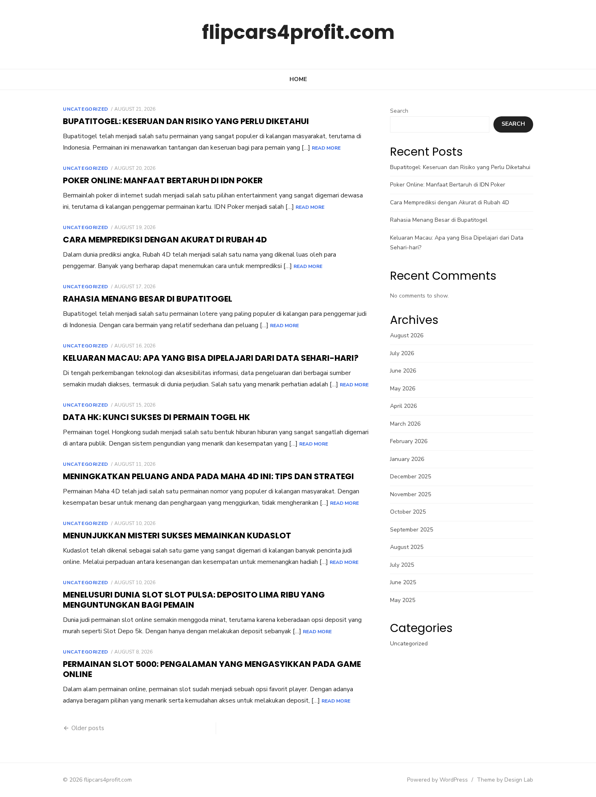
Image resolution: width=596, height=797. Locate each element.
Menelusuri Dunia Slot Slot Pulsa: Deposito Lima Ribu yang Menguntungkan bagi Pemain (194, 600)
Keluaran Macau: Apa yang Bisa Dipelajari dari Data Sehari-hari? (210, 358)
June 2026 (403, 371)
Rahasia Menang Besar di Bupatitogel (147, 298)
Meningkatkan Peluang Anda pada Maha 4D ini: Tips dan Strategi (208, 476)
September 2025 (411, 529)
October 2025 (408, 512)
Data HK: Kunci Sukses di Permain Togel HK (156, 417)
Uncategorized (85, 109)
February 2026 (408, 441)
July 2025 (402, 565)
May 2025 (402, 600)
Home (298, 79)
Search (399, 111)
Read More (326, 148)
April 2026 (403, 406)
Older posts (87, 728)
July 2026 (402, 353)
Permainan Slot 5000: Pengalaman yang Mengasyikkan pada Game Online (212, 669)
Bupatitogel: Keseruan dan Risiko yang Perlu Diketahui (186, 121)
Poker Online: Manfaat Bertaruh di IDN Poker (163, 180)
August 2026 (406, 335)
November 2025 (410, 494)
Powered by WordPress (437, 780)
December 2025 (410, 476)
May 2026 (402, 388)
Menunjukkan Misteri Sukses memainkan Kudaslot (177, 535)
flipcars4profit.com (298, 32)
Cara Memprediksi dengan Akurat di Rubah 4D (165, 239)
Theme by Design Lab (505, 780)
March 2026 (405, 424)
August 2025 (406, 547)
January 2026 (407, 459)
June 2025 (403, 582)
